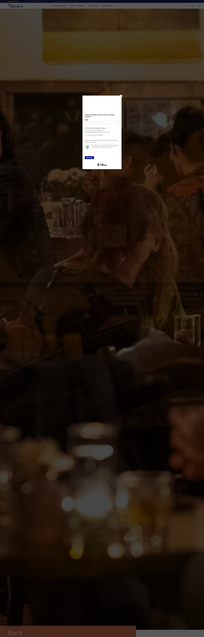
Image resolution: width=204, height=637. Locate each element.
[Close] (121, 96)
